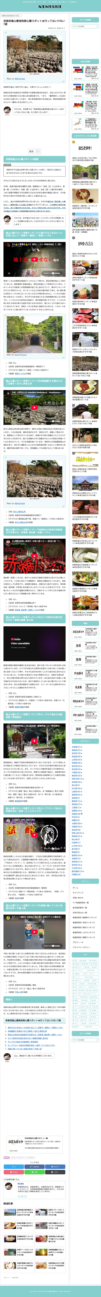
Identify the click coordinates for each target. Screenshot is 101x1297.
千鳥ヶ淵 (18, 992)
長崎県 (76, 862)
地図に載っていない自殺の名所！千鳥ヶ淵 (25, 1049)
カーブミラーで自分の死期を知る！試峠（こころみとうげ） (32, 1045)
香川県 (76, 849)
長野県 (76, 795)
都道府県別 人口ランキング (84, 932)
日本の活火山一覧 (80, 912)
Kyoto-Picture (20, 355)
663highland (20, 79)
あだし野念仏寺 (19, 512)
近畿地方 (32, 1157)
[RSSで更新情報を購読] (25, 1196)
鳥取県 (76, 836)
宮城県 (76, 756)
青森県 (76, 750)
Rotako (21, 1183)
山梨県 (76, 791)
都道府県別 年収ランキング (84, 922)
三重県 (76, 807)
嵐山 (15, 1157)
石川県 (76, 788)
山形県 (76, 760)
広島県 (76, 842)
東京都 (76, 776)
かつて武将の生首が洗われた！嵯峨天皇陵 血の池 (28, 1038)
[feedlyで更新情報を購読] (22, 1196)
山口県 (76, 846)
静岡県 (76, 801)
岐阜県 (76, 798)
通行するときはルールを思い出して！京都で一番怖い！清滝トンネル (35, 1028)
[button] (55, 1172)
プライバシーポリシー (81, 947)
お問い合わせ (78, 898)
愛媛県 (76, 852)
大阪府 (76, 823)
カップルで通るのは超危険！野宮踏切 (23, 1042)
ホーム (75, 888)
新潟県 (76, 782)
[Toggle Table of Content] (37, 151)
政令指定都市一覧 (80, 908)
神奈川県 (77, 779)
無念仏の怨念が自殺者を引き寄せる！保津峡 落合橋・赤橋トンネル (35, 1035)
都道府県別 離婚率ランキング (85, 917)
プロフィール (78, 942)
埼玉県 (76, 769)
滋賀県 (76, 811)
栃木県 (76, 766)
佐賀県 (76, 858)
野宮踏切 (18, 801)
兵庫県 (76, 827)
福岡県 (76, 855)
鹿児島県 (77, 871)
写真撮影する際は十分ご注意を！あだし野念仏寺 (27, 1031)
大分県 (76, 868)
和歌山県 (77, 833)
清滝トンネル (20, 373)
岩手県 (76, 753)
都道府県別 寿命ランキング (84, 927)
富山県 (76, 785)
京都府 (7, 1157)
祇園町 (76, 820)
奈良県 (76, 830)
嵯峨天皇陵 (19, 707)
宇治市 (76, 817)
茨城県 (76, 763)
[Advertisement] (34, 132)
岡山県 (76, 839)
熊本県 (76, 865)
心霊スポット (22, 1157)
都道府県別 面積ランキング (84, 937)
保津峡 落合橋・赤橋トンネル (27, 610)
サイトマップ (78, 893)
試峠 (16, 898)
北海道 (76, 747)
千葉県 (76, 772)
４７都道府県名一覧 (81, 903)
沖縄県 (76, 874)
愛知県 (76, 804)
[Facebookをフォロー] (19, 1196)
